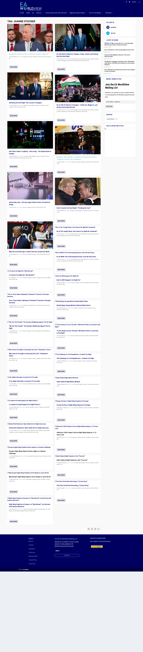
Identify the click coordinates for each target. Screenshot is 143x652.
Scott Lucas (13, 207)
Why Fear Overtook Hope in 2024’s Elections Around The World (29, 252)
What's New (22, 158)
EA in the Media (95, 13)
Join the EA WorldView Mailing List (117, 86)
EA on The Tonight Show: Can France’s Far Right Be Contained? (77, 231)
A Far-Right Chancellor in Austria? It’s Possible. (24, 381)
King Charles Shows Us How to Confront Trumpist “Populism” (29, 54)
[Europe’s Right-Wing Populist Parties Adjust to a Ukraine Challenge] (30, 447)
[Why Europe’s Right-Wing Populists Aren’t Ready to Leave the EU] (30, 473)
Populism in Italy (22, 432)
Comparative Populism (32, 456)
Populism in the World (38, 56)
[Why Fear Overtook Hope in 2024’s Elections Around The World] (30, 235)
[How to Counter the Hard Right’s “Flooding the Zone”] (78, 191)
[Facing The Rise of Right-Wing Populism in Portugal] (78, 401)
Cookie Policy (32, 563)
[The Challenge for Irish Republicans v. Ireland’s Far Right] (78, 354)
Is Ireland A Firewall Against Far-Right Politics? (24, 404)
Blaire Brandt (13, 156)
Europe (37, 105)
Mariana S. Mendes (62, 407)
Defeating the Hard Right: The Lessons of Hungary (25, 103)
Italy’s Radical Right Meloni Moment (68, 382)
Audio (25, 305)
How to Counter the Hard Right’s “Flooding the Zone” (74, 208)
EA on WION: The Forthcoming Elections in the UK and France (76, 257)
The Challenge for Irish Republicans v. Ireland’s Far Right (75, 358)
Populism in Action (27, 56)
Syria (22, 13)
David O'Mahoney (14, 407)
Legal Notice (32, 548)
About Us (31, 541)
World (38, 13)
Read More (13, 67)
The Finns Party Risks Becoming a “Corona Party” (73, 485)
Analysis (25, 105)
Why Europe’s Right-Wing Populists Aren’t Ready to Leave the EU (30, 477)
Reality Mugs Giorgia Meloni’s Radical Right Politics (74, 305)
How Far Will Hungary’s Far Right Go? (68, 280)
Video (75, 60)
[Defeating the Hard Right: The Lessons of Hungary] (30, 86)
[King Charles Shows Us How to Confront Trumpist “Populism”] (30, 37)
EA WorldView (26, 569)
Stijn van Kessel (14, 479)
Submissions (32, 552)
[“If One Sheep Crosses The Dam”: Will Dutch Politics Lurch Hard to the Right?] (78, 326)
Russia (38, 207)
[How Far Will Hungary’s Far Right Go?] (78, 276)
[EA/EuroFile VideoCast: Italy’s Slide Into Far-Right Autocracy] (30, 424)
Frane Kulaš (13, 384)
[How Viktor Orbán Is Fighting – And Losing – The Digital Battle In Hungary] (30, 135)
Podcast (108, 13)
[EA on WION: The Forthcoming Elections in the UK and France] (78, 253)
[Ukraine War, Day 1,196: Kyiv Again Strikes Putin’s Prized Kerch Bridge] (30, 186)
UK (44, 56)
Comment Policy (33, 560)
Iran (28, 13)
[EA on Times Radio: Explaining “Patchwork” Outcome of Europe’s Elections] (30, 295)
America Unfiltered (77, 13)
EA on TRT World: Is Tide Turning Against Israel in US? (119, 50)
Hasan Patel (13, 56)
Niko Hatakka (61, 488)
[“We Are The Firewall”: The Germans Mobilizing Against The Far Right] (30, 322)
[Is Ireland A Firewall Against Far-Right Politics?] (30, 401)
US (33, 13)
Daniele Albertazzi (14, 456)
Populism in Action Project (56, 13)
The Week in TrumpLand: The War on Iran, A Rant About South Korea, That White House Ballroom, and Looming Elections (119, 63)
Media (48, 305)
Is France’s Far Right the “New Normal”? (22, 275)
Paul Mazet (13, 277)
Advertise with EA (33, 556)
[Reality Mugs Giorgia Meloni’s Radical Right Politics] (78, 301)
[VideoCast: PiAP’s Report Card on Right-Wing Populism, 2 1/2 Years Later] (78, 427)
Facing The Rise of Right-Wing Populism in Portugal (73, 405)
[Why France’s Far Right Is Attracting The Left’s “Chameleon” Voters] (30, 350)
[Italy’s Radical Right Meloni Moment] (78, 378)
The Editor (31, 545)
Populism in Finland (89, 488)
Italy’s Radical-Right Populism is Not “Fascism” (72, 460)
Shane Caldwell (61, 361)
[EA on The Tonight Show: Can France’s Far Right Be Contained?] (78, 227)
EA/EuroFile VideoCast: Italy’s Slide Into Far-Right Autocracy (29, 428)
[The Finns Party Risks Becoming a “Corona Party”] (78, 481)
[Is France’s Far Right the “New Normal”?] (30, 271)
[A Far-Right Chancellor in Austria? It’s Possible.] (30, 377)
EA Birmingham (31, 105)
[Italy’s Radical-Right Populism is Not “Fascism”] (78, 456)
